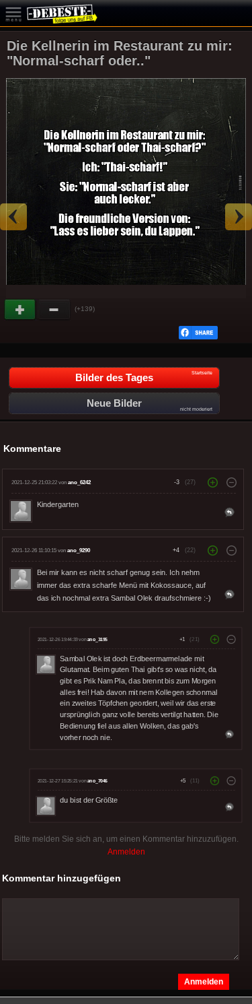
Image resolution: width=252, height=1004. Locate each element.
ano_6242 (79, 482)
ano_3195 (97, 639)
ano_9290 (78, 550)
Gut (21, 310)
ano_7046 (97, 781)
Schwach (54, 310)
